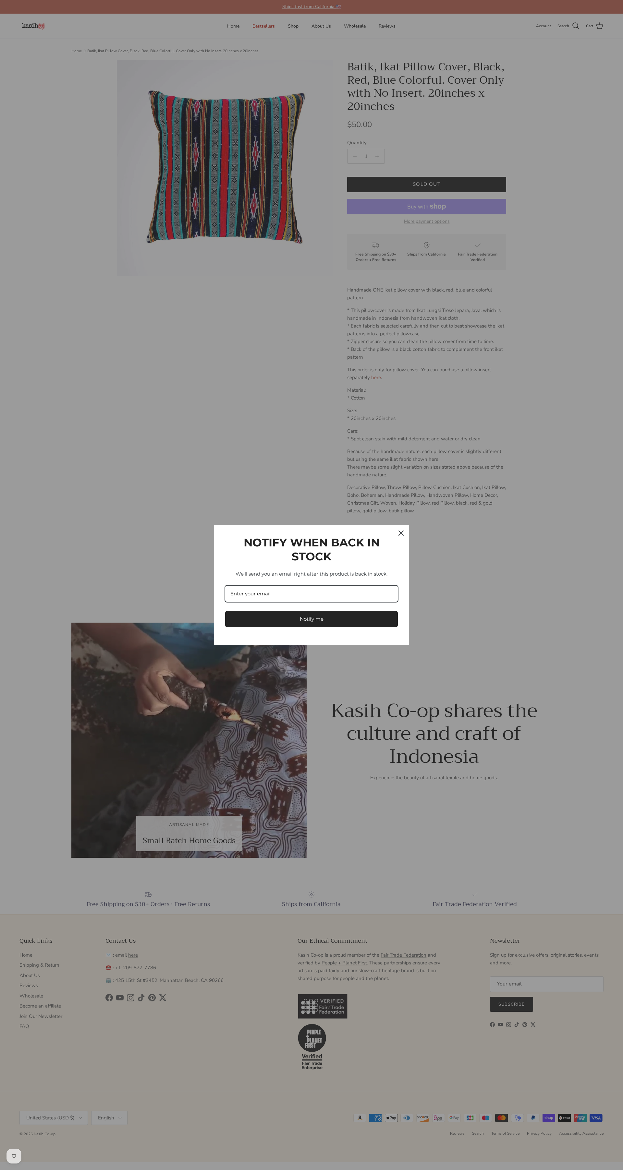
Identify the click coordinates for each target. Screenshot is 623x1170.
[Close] (401, 533)
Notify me (312, 619)
